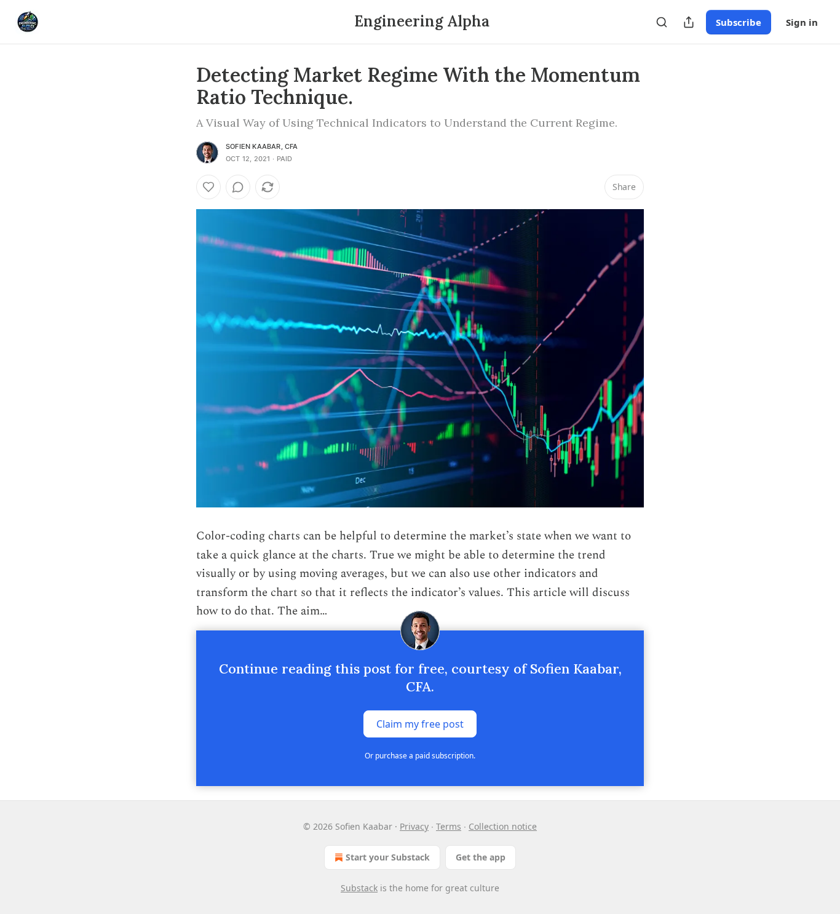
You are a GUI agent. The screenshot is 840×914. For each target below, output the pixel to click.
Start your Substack (388, 857)
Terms (448, 826)
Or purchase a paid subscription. (420, 755)
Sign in (802, 22)
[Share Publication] (688, 22)
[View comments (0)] (238, 187)
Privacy (414, 826)
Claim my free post (420, 724)
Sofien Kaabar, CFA (262, 146)
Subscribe (738, 22)
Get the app (480, 857)
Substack (359, 888)
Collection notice (503, 826)
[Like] (208, 187)
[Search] (661, 22)
